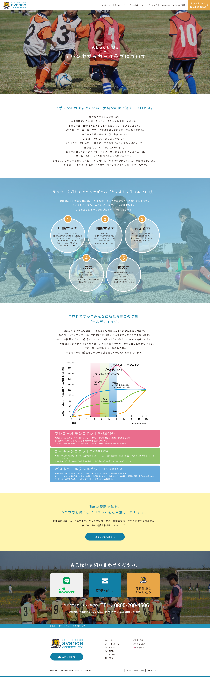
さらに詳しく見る (104, 536)
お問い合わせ (68, 656)
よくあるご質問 (179, 5)
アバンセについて (105, 5)
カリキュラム (120, 5)
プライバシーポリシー (135, 670)
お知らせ (108, 640)
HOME (52, 626)
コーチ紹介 (109, 658)
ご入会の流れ (165, 5)
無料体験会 (109, 650)
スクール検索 (133, 5)
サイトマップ (152, 670)
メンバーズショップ (149, 5)
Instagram (139, 647)
